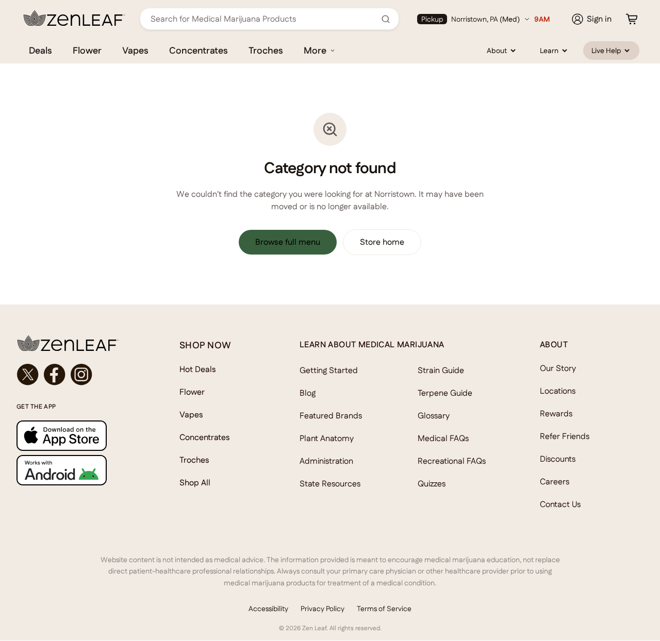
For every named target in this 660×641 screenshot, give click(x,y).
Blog (308, 393)
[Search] (385, 19)
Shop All (194, 482)
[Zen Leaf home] (74, 18)
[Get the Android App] (77, 470)
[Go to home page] (77, 343)
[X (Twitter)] (27, 374)
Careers (554, 481)
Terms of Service (384, 608)
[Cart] (631, 19)
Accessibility (268, 608)
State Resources (330, 484)
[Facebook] (54, 374)
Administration (326, 461)
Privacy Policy (322, 608)
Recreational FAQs (452, 461)
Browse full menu (287, 242)
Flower (87, 50)
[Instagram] (81, 374)
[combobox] (264, 18)
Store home (382, 242)
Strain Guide (441, 370)
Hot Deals (197, 369)
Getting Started (329, 370)
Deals (40, 50)
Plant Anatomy (327, 438)
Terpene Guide (445, 393)
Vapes (135, 50)
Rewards (556, 413)
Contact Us (560, 504)
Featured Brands (331, 415)
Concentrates (198, 50)
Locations (557, 391)
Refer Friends (564, 436)
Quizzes (432, 484)
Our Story (558, 368)
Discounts (557, 459)
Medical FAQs (443, 438)
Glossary (434, 415)
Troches (266, 50)
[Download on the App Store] (77, 435)
